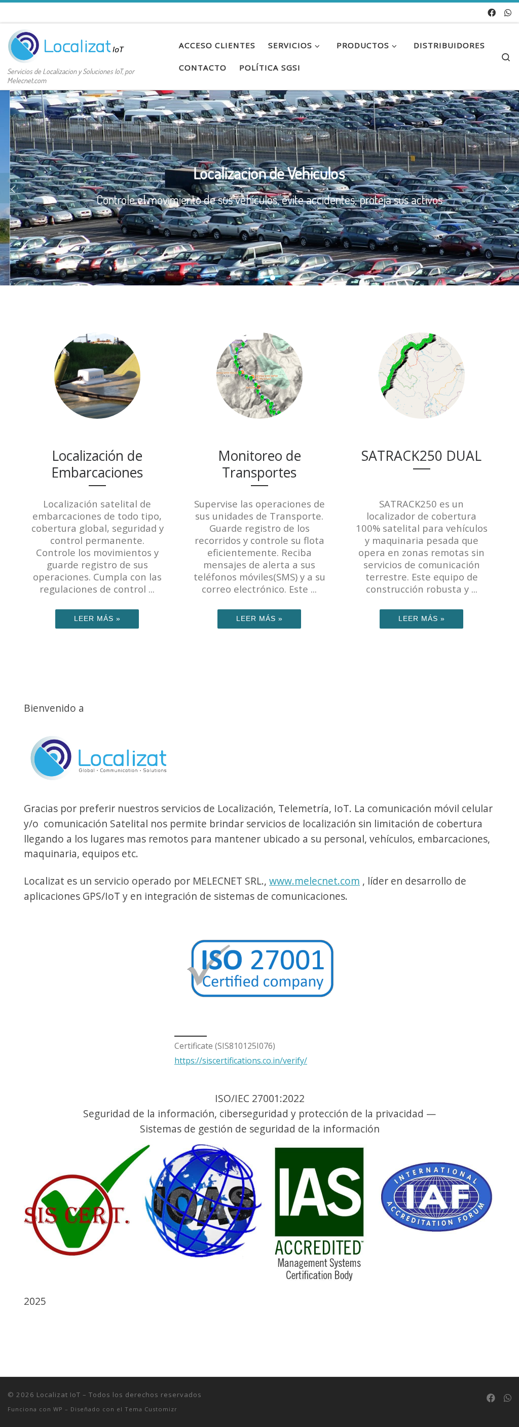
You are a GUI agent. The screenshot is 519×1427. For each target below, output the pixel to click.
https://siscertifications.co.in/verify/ (240, 1060)
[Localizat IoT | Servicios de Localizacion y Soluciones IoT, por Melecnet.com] (71, 43)
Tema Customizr (151, 1409)
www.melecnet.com (314, 881)
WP (58, 1409)
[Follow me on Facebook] (492, 13)
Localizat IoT (58, 1394)
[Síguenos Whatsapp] (507, 13)
